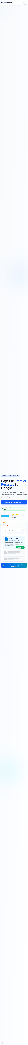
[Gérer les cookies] (2, 1042)
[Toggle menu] (25, 2)
